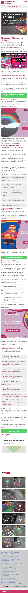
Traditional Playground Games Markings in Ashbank (12, 583)
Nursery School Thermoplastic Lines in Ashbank (12, 557)
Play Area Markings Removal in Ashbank (9, 579)
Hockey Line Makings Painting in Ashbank (11, 576)
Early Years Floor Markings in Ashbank (10, 556)
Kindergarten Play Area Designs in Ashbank (11, 559)
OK (21, 443)
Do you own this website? (9, 443)
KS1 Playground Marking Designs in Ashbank (11, 567)
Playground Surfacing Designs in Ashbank (10, 552)
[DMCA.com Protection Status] (5, 586)
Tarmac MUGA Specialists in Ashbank (10, 574)
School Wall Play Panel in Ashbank (9, 571)
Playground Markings (22, 586)
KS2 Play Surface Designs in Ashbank (10, 568)
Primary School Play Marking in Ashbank (10, 555)
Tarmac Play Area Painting (6, 572)
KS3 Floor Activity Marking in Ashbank (10, 570)
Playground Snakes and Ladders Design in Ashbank (13, 561)
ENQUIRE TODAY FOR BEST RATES (14, 95)
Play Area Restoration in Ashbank (8, 582)
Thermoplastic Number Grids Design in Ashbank (12, 566)
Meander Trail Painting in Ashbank (9, 578)
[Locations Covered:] (1, 2)
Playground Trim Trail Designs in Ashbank (11, 564)
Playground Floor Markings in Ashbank (9, 551)
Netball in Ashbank (6, 575)
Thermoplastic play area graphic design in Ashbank (12, 75)
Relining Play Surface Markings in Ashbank (10, 581)
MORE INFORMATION (14, 257)
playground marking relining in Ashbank (11, 348)
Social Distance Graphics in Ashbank (9, 585)
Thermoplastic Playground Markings (8, 553)
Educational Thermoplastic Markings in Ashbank (12, 563)
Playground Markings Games (7, 560)
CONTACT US (14, 431)
